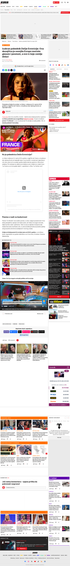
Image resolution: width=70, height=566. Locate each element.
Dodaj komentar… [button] (10, 487)
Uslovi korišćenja (50, 558)
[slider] (5, 306)
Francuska (5, 117)
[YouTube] (59, 65)
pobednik (15, 323)
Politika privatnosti (42, 558)
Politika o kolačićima (29, 558)
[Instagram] (53, 65)
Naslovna (4, 41)
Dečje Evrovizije (28, 119)
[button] (42, 61)
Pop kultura (15, 41)
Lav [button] (61, 421)
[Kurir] (4, 2)
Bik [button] (52, 421)
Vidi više (59, 437)
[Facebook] (50, 65)
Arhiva (36, 558)
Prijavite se (22, 548)
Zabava (9, 41)
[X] (56, 65)
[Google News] (68, 65)
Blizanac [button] (56, 421)
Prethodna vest (8, 313)
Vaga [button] (68, 421)
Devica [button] (64, 421)
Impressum (22, 558)
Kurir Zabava (9, 59)
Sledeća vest (40, 313)
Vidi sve (59, 296)
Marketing (13, 558)
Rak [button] (59, 421)
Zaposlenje (57, 558)
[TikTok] (62, 65)
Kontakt (17, 558)
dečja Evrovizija (7, 323)
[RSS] (65, 65)
